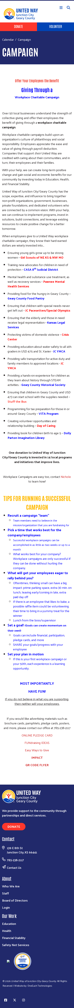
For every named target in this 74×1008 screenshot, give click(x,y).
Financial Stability (13, 937)
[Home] (37, 0)
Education (9, 923)
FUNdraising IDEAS (37, 742)
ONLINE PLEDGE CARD (37, 735)
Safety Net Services (15, 944)
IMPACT (37, 757)
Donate (18, 26)
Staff (5, 893)
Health (6, 930)
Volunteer (55, 26)
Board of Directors (15, 900)
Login (6, 907)
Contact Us (14, 867)
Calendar (8, 39)
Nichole (66, 476)
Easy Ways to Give (37, 750)
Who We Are (11, 886)
